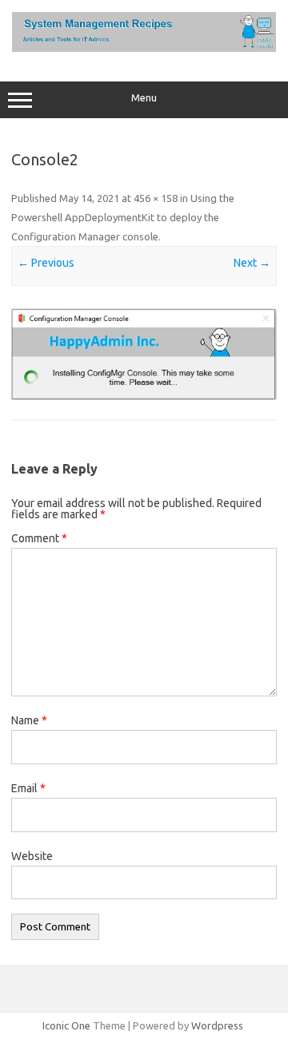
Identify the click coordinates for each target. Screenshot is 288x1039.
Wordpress (217, 1025)
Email (28, 788)
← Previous (46, 262)
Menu (144, 98)
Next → (252, 262)
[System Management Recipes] (144, 48)
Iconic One (66, 1025)
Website (32, 856)
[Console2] (144, 354)
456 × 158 (156, 198)
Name (29, 720)
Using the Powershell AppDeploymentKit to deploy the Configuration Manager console (122, 217)
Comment (39, 538)
